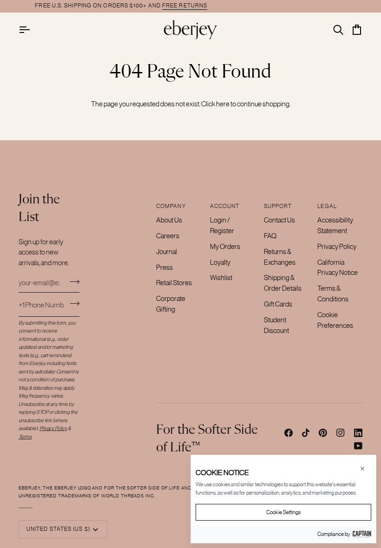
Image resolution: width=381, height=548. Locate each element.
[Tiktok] (305, 433)
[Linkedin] (358, 433)
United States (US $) (58, 529)
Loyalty (220, 262)
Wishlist (221, 277)
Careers (167, 236)
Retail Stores (174, 283)
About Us (169, 220)
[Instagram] (340, 433)
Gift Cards (278, 304)
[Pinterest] (323, 433)
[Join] (71, 281)
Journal (166, 251)
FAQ (270, 236)
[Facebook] (288, 433)
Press (164, 267)
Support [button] (278, 206)
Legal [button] (326, 206)
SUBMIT (74, 303)
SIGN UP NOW (330, 5)
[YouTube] (358, 446)
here (223, 104)
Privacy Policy (336, 246)
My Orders (225, 246)
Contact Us (279, 220)
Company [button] (171, 206)
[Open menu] (32, 29)
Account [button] (225, 206)
